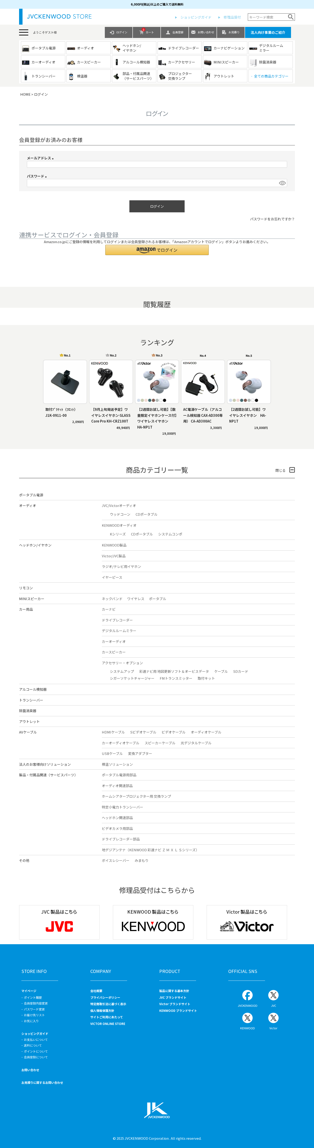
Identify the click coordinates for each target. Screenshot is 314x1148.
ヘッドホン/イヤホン (35, 545)
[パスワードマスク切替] (282, 183)
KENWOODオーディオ (119, 525)
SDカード (240, 671)
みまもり (141, 860)
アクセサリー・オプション (122, 662)
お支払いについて (36, 1039)
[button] (157, 250)
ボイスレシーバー (115, 860)
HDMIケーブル (113, 732)
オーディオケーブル (206, 732)
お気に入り (31, 1021)
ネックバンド (112, 598)
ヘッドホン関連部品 (117, 817)
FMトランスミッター (176, 678)
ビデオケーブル (174, 732)
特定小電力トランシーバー (122, 807)
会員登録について (36, 1057)
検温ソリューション (117, 764)
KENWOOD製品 (114, 545)
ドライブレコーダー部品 (121, 839)
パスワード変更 (34, 1009)
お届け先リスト (34, 1015)
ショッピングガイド (195, 17)
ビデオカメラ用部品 (117, 828)
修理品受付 (232, 17)
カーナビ (109, 609)
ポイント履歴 (33, 997)
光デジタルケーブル (196, 742)
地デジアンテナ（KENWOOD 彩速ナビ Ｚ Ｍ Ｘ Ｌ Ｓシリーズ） (150, 849)
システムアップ (122, 671)
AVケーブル (28, 732)
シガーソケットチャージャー (132, 678)
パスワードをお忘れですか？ (272, 218)
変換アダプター (140, 753)
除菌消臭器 (27, 710)
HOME (25, 94)
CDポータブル (146, 514)
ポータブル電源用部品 (119, 774)
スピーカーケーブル (160, 742)
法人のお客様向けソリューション (45, 764)
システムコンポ (170, 534)
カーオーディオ (114, 641)
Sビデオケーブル (143, 732)
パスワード (37, 176)
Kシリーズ (118, 534)
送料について (33, 1045)
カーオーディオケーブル (120, 742)
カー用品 (26, 609)
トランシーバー (31, 700)
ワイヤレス (135, 598)
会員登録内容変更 (36, 1003)
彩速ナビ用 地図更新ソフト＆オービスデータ (174, 671)
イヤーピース (112, 577)
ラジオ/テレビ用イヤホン (121, 566)
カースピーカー (114, 652)
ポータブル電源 (31, 494)
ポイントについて (36, 1051)
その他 (24, 860)
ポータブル (157, 598)
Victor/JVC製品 (114, 555)
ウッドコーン (120, 514)
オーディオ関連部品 (117, 785)
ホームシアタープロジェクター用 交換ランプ (136, 796)
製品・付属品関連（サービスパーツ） (48, 774)
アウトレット (29, 721)
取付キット (206, 678)
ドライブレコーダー (117, 620)
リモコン (26, 587)
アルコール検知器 (33, 689)
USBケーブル (112, 753)
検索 (291, 17)
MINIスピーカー (31, 598)
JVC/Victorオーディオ (119, 505)
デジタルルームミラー (119, 630)
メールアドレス (41, 157)
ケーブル (221, 671)
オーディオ (27, 505)
